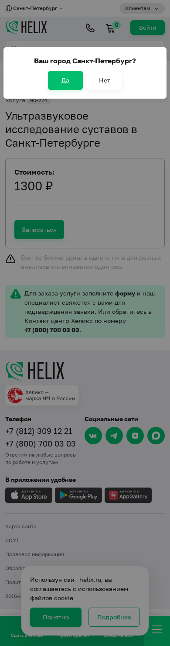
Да (65, 80)
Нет (104, 80)
